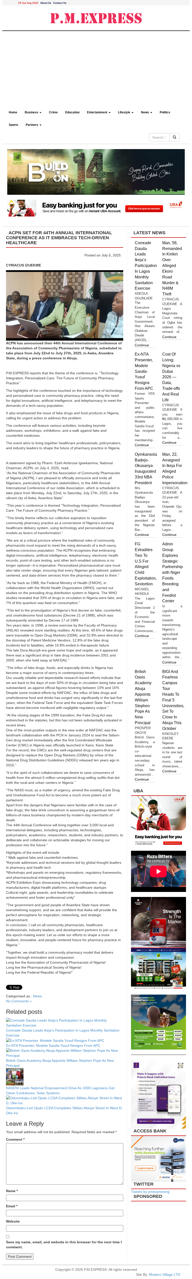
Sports (13, 125)
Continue (142, 345)
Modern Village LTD (164, 1275)
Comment (15, 1139)
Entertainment (97, 112)
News (145, 112)
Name (12, 1191)
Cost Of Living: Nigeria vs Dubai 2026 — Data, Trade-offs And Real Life (171, 377)
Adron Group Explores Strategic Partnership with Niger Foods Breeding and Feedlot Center (172, 572)
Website (13, 1221)
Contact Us (59, 2)
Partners (32, 125)
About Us (45, 2)
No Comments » (19, 1001)
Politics (165, 112)
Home (13, 112)
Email (12, 1206)
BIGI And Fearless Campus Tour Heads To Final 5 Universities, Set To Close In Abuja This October (173, 700)
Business (32, 112)
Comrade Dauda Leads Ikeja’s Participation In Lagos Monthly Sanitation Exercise (146, 266)
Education (72, 112)
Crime (53, 112)
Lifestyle (124, 112)
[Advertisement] (96, 68)
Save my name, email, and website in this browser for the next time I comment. (64, 1244)
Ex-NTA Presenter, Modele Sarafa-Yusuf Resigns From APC (53, 1046)
